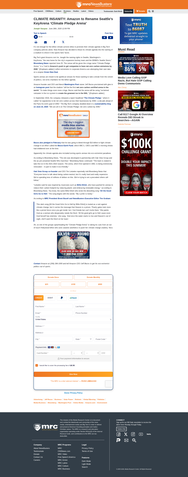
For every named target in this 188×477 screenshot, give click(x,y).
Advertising (38, 399)
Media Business (40, 403)
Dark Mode (118, 11)
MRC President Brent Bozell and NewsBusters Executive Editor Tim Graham (77, 198)
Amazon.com (90, 403)
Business (58, 399)
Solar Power (68, 399)
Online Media (78, 403)
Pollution (100, 399)
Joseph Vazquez (41, 29)
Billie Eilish (82, 185)
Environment (102, 403)
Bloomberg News (41, 63)
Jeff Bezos (48, 399)
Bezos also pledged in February (47, 143)
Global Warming (89, 399)
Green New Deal (51, 72)
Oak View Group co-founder (46, 171)
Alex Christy (122, 87)
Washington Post (71, 84)
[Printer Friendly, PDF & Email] (45, 42)
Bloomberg (52, 403)
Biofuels (78, 399)
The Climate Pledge (92, 98)
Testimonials (108, 11)
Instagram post (42, 87)
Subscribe (128, 11)
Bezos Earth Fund (65, 146)
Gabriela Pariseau (124, 124)
